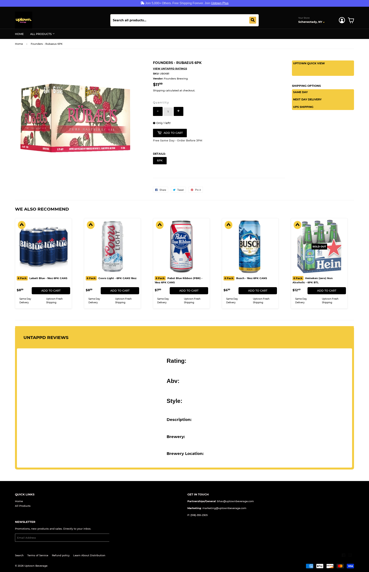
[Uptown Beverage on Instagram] (350, 555)
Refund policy (61, 555)
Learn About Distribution (89, 555)
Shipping (159, 90)
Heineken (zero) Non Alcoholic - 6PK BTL (313, 280)
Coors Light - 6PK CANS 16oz (111, 278)
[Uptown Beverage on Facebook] (344, 555)
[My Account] (342, 20)
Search (19, 555)
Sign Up (117, 537)
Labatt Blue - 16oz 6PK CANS (42, 278)
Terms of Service (37, 555)
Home (19, 34)
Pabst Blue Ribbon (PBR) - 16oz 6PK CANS (178, 280)
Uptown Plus (220, 3)
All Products (41, 34)
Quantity (161, 102)
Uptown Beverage (35, 565)
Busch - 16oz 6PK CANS (245, 278)
